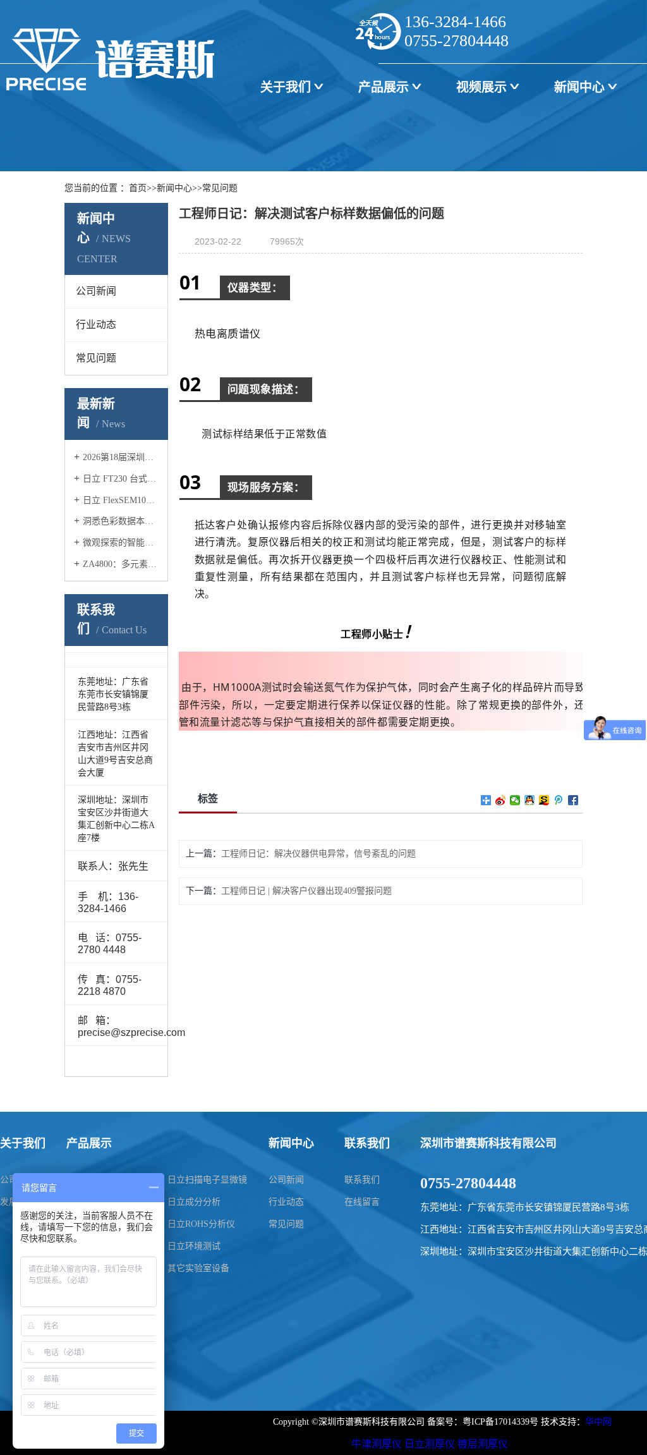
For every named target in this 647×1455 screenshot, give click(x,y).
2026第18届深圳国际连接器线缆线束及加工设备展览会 (121, 457)
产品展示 (383, 87)
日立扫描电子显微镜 (207, 1179)
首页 (138, 188)
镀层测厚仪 (482, 1444)
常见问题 (220, 188)
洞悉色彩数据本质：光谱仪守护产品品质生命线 (121, 521)
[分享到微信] (515, 800)
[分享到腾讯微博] (558, 800)
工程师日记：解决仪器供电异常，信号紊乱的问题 (318, 853)
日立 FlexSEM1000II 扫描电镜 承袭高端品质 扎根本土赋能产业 (121, 500)
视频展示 (481, 87)
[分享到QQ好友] (529, 800)
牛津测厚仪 (376, 1444)
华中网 (598, 1422)
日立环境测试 (194, 1246)
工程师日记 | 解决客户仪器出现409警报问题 (306, 891)
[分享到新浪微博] (500, 800)
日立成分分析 (194, 1202)
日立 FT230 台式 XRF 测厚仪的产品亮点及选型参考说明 (121, 479)
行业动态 (286, 1202)
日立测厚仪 (429, 1444)
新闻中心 (579, 87)
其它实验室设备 (198, 1268)
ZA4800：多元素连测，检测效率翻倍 (121, 564)
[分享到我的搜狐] (544, 800)
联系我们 (362, 1179)
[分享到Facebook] (573, 800)
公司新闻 (286, 1179)
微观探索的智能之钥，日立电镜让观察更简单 (121, 542)
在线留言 (362, 1202)
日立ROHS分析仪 (201, 1224)
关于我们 (285, 87)
